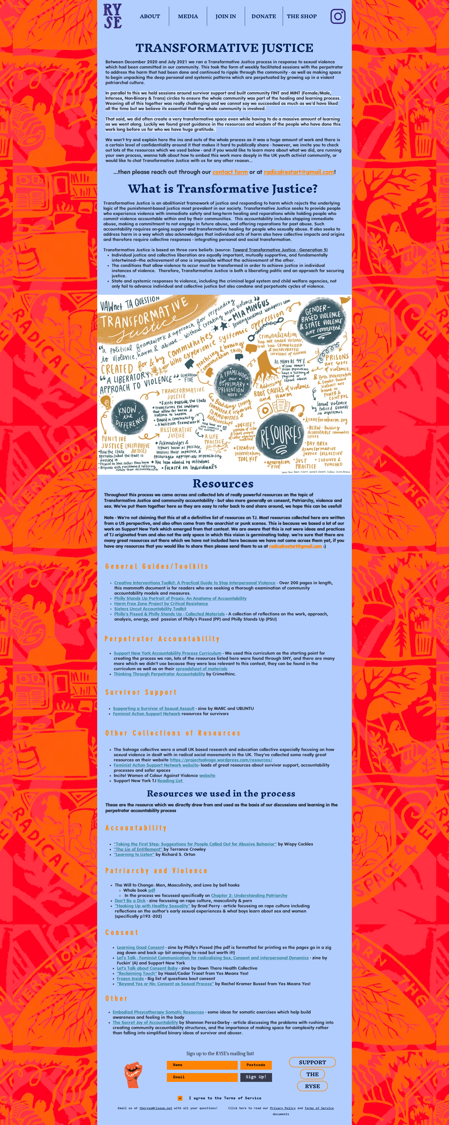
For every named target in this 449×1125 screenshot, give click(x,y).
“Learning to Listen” (134, 854)
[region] (131, 1075)
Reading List (170, 781)
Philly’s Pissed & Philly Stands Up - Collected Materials (169, 614)
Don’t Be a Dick (130, 901)
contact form (230, 172)
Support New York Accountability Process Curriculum (167, 653)
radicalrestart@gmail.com (299, 172)
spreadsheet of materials (201, 669)
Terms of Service (319, 1108)
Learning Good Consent (140, 947)
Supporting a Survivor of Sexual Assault (153, 708)
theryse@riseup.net (156, 1108)
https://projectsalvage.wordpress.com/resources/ (221, 760)
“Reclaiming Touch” (137, 973)
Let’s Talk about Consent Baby (147, 968)
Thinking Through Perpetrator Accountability (159, 674)
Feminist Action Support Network (146, 714)
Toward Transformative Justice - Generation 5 (279, 250)
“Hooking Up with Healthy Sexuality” (152, 906)
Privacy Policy (283, 1108)
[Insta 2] (338, 16)
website (207, 775)
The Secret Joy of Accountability (145, 1022)
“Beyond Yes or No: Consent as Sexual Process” (165, 984)
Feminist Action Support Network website (156, 765)
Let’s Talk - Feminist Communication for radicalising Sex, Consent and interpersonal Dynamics (213, 958)
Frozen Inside (130, 978)
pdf (151, 890)
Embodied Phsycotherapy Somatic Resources (158, 1012)
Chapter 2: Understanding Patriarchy (249, 895)
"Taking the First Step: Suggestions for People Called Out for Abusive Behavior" (195, 844)
